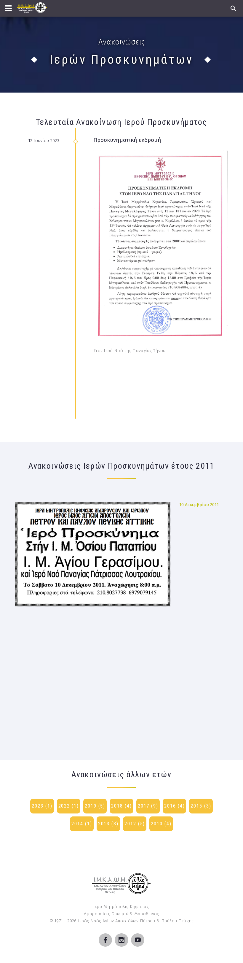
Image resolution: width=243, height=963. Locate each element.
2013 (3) (108, 824)
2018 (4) (121, 806)
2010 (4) (161, 824)
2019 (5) (95, 806)
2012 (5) (134, 824)
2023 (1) (42, 806)
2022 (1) (68, 806)
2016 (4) (174, 806)
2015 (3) (201, 806)
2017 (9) (148, 806)
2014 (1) (81, 824)
